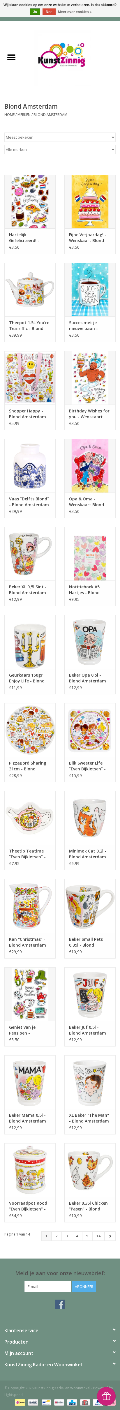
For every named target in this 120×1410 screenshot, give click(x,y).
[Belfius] (58, 1402)
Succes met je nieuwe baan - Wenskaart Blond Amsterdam (86, 325)
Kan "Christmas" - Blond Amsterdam (27, 942)
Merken (24, 114)
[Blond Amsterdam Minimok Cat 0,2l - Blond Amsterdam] (90, 818)
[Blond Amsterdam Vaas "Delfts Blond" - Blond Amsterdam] (30, 466)
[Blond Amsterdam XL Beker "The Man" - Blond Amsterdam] (90, 1082)
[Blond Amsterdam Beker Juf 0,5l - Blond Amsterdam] (90, 994)
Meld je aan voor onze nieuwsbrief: (60, 1273)
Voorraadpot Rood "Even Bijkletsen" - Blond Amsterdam (28, 1206)
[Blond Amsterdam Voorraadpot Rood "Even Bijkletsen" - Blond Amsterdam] (30, 1170)
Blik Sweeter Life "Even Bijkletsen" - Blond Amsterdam (87, 766)
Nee (49, 12)
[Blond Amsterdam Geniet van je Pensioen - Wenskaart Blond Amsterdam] (30, 994)
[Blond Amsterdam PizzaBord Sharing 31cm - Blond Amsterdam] (30, 730)
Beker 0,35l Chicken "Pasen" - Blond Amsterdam (88, 1206)
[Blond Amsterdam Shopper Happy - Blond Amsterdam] (30, 377)
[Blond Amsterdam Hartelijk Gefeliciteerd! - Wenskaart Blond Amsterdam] (30, 201)
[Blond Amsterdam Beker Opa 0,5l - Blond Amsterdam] (90, 641)
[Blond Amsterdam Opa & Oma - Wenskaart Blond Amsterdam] (90, 466)
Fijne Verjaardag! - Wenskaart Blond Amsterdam (87, 237)
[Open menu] (11, 57)
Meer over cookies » (75, 12)
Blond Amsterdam (50, 114)
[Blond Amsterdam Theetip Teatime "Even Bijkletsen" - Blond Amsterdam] (30, 818)
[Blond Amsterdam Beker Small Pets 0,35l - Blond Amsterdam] (90, 906)
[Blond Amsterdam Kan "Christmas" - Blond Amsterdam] (30, 906)
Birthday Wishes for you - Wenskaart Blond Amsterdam (89, 414)
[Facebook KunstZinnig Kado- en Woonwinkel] (60, 1304)
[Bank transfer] (32, 1402)
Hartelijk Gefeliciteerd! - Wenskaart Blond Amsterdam (26, 237)
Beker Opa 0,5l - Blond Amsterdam (87, 678)
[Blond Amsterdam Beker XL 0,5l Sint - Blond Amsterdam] (30, 553)
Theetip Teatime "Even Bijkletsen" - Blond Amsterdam (27, 854)
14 (98, 1235)
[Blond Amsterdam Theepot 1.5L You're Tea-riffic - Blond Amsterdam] (30, 289)
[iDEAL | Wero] (19, 1402)
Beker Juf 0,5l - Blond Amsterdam (87, 1030)
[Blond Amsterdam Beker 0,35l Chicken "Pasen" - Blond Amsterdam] (90, 1170)
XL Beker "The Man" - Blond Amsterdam (89, 1118)
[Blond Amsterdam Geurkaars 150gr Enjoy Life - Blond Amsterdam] (30, 641)
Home (9, 114)
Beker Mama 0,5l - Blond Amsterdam (27, 1118)
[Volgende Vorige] (110, 1236)
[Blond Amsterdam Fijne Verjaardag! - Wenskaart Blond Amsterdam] (90, 201)
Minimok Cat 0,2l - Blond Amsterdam (87, 854)
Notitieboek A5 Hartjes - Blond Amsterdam (84, 590)
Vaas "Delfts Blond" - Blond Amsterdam (29, 501)
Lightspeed (13, 1394)
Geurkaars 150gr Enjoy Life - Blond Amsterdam (27, 678)
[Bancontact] (45, 1402)
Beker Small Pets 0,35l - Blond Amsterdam (86, 942)
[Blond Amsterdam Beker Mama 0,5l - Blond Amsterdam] (30, 1082)
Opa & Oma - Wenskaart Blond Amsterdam (86, 502)
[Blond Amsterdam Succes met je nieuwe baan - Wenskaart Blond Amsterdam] (90, 289)
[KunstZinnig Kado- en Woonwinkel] (71, 57)
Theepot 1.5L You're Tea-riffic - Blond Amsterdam (29, 325)
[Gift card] (84, 1402)
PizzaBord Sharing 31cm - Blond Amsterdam (27, 766)
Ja (35, 12)
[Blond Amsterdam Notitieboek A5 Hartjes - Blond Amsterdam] (90, 553)
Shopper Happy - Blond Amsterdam (27, 413)
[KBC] (71, 1402)
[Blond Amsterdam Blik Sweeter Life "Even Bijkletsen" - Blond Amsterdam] (90, 730)
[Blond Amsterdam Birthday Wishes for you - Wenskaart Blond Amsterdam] (90, 377)
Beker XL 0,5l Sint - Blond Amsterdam (28, 589)
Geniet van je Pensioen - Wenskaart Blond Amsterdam (26, 1030)
